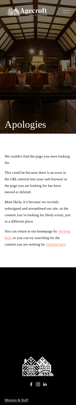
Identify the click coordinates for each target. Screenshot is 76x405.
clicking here (55, 244)
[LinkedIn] (45, 384)
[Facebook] (31, 384)
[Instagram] (38, 384)
